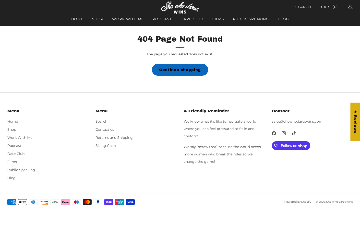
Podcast (162, 19)
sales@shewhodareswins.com (297, 121)
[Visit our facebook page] (274, 133)
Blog (283, 19)
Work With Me (128, 19)
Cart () (329, 7)
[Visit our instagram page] (284, 133)
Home (77, 19)
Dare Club (192, 19)
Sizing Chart (106, 146)
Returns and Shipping (114, 138)
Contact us (105, 129)
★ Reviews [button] (355, 122)
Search (303, 7)
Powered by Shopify (297, 201)
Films (218, 19)
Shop (97, 19)
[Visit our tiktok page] (294, 133)
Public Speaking (251, 19)
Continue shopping (180, 70)
